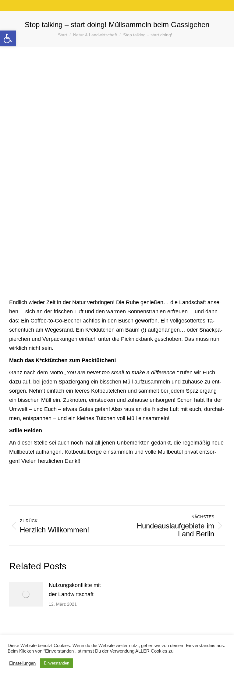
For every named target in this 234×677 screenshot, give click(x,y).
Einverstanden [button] (56, 663)
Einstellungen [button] (22, 663)
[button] (8, 38)
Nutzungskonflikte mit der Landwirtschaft (75, 589)
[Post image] (26, 594)
